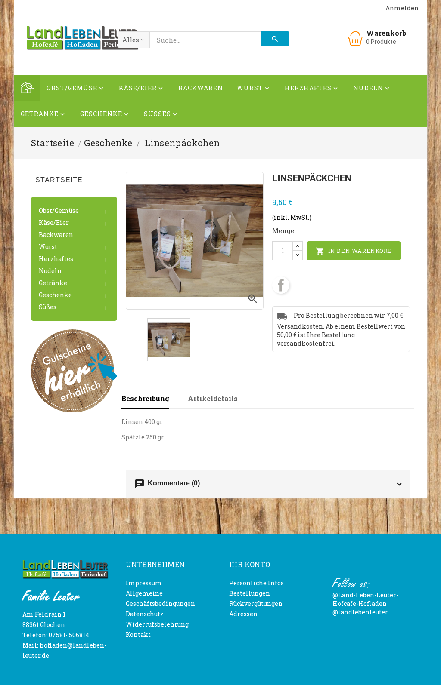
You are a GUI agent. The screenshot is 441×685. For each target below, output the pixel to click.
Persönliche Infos (256, 583)
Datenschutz (145, 614)
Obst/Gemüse (76, 88)
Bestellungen (249, 593)
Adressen (243, 614)
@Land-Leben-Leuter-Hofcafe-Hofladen (365, 599)
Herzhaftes (312, 88)
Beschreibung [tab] (145, 398)
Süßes (161, 114)
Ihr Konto (249, 564)
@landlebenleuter (360, 612)
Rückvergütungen (256, 603)
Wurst (254, 88)
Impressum (144, 583)
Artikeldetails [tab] (213, 398)
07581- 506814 (69, 635)
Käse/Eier (142, 88)
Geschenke (105, 114)
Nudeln (372, 88)
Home (27, 88)
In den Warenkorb (354, 251)
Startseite (59, 180)
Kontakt (138, 634)
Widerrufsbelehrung (157, 624)
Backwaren (200, 88)
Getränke (43, 114)
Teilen (280, 285)
